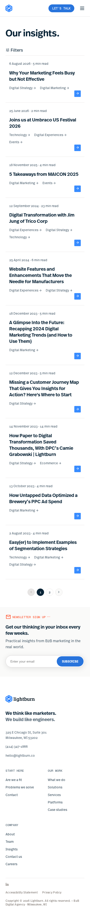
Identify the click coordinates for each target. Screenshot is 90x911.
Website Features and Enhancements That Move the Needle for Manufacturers (40, 275)
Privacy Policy (51, 892)
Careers (11, 864)
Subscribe (70, 661)
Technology (19, 135)
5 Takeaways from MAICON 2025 (43, 174)
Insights (12, 849)
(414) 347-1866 (17, 746)
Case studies (57, 809)
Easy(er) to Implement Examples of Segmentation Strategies (43, 545)
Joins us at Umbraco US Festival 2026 (42, 123)
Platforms (55, 802)
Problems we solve (20, 787)
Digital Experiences (50, 135)
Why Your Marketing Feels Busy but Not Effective (42, 76)
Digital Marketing (54, 88)
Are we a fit (14, 780)
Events (16, 142)
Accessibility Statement (22, 892)
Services (54, 795)
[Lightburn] (20, 699)
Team (10, 841)
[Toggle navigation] (82, 8)
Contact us (14, 856)
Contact (12, 795)
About (10, 834)
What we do (56, 780)
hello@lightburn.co (20, 755)
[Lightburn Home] (9, 8)
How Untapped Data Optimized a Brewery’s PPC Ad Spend (43, 498)
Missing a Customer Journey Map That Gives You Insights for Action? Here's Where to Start (44, 388)
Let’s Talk (61, 8)
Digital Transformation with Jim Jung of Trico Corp (42, 218)
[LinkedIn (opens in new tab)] (45, 884)
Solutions (55, 787)
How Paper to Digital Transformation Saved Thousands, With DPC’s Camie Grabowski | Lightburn (41, 444)
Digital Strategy (22, 88)
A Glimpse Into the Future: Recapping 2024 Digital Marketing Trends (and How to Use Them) (40, 331)
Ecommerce (51, 463)
